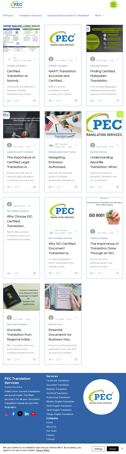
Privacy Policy (42, 450)
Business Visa (55, 324)
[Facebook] (13, 413)
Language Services (99, 65)
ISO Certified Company (17, 211)
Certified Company (99, 238)
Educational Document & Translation (68, 15)
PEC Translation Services (60, 238)
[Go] (120, 114)
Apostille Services (98, 152)
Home (49, 422)
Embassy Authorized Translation (63, 152)
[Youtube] (33, 413)
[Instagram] (6, 413)
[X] (20, 413)
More (98, 15)
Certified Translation (16, 65)
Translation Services (30, 15)
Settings (98, 448)
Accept (112, 448)
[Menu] (114, 4)
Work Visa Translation (17, 324)
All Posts (8, 15)
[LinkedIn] (26, 413)
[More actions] (35, 59)
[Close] (122, 449)
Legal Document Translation (20, 152)
